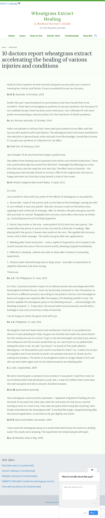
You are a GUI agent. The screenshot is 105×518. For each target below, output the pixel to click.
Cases (22, 35)
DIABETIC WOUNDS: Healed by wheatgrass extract (28, 481)
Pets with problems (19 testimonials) (21, 486)
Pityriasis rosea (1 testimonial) (18, 465)
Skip (85, 513)
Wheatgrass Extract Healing (52, 18)
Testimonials (72, 35)
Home (11, 35)
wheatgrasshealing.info (52, 502)
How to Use (36, 35)
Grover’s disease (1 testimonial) (18, 470)
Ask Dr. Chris (53, 35)
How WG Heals (91, 35)
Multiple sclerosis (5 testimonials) (19, 476)
